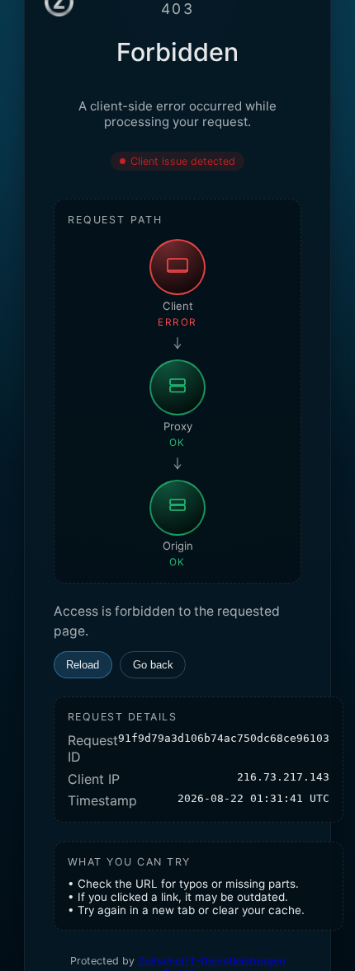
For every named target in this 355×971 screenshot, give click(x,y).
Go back (153, 665)
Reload (82, 665)
